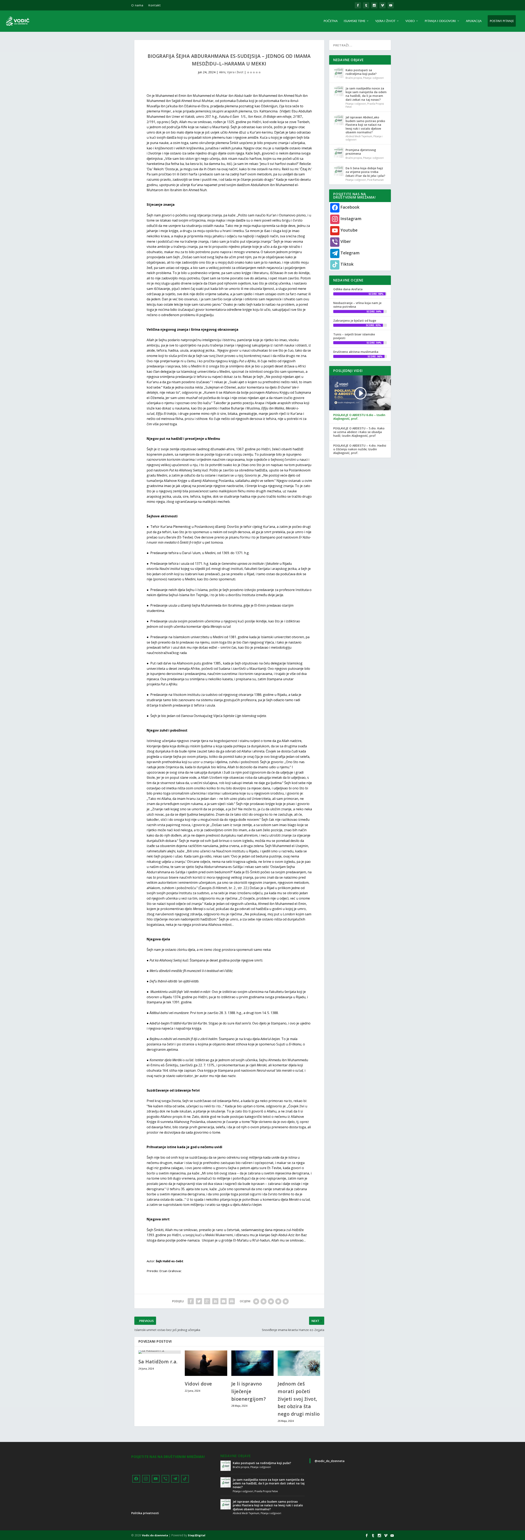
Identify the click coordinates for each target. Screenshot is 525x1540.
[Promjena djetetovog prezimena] (338, 152)
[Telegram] (175, 1479)
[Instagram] (146, 1479)
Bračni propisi (354, 78)
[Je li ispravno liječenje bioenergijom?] (252, 1363)
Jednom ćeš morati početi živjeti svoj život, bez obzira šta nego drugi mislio (299, 1398)
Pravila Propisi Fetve (266, 1491)
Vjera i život (385, 21)
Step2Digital (196, 1535)
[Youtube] (156, 1479)
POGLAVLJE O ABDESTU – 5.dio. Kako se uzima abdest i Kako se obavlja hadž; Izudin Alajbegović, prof (359, 432)
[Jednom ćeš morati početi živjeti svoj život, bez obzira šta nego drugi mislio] (299, 1363)
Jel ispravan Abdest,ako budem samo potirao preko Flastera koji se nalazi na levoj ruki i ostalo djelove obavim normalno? (365, 124)
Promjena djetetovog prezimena (361, 151)
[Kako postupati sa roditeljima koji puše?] (338, 73)
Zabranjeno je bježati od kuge (354, 320)
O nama (137, 5)
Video (410, 21)
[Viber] (165, 1479)
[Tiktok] (185, 1479)
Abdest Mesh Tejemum (359, 136)
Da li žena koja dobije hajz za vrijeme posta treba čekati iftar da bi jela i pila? (365, 171)
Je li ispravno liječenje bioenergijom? (248, 1391)
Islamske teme (354, 21)
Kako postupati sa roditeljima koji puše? (361, 72)
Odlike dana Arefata (348, 289)
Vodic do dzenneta (155, 1535)
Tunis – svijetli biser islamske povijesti (354, 336)
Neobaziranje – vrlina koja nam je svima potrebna (357, 305)
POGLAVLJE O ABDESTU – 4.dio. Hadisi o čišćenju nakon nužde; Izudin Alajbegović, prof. (359, 449)
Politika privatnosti (145, 1513)
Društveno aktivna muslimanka (355, 352)
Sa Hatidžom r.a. (158, 1361)
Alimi (222, 72)
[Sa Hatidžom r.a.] (159, 1352)
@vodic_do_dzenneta (330, 1461)
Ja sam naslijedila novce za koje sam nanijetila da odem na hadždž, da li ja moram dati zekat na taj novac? (366, 94)
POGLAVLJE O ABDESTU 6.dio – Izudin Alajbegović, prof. (359, 417)
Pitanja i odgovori (440, 21)
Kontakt (154, 5)
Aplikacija (474, 21)
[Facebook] (136, 1479)
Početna (331, 21)
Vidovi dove (198, 1383)
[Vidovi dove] (206, 1363)
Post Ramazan (375, 180)
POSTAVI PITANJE (502, 21)
